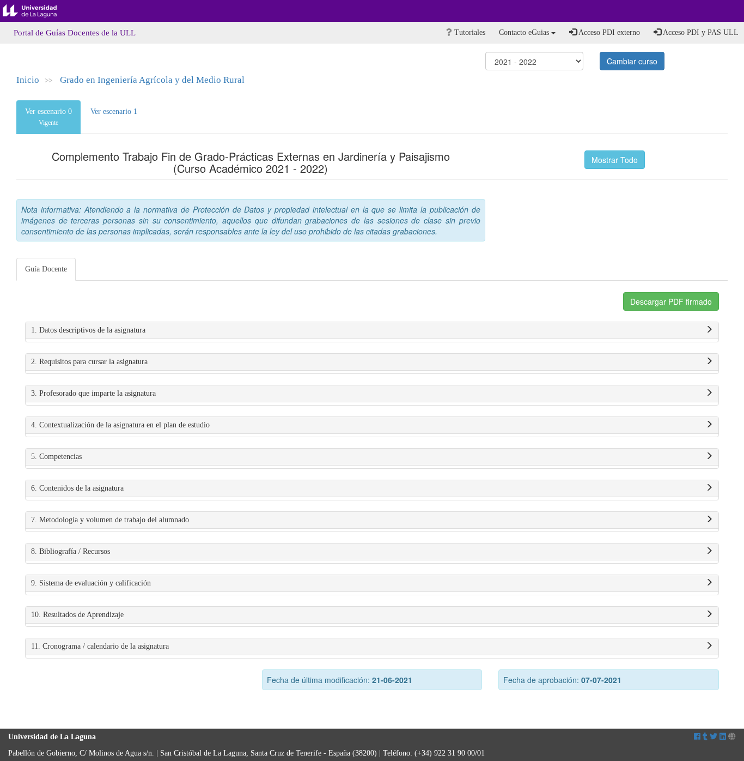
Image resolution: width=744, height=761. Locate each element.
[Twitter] (713, 737)
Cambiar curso (632, 61)
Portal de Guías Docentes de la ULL (75, 32)
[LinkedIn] (722, 737)
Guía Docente (46, 269)
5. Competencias (56, 456)
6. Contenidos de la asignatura (77, 488)
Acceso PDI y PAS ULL (700, 32)
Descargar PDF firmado (671, 301)
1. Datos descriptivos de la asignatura (88, 330)
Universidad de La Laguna (38, 10)
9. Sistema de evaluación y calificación (91, 583)
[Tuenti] (705, 737)
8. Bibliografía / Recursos (70, 551)
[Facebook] (697, 737)
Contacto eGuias (525, 32)
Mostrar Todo (614, 159)
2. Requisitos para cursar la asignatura (89, 362)
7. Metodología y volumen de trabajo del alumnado (110, 520)
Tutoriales (468, 32)
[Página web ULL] (732, 737)
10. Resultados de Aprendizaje (77, 615)
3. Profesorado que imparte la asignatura (93, 393)
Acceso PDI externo (608, 32)
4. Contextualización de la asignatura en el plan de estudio (120, 425)
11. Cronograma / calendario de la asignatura (100, 646)
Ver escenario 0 (48, 116)
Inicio (27, 80)
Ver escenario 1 (113, 111)
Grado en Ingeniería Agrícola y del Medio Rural (152, 80)
